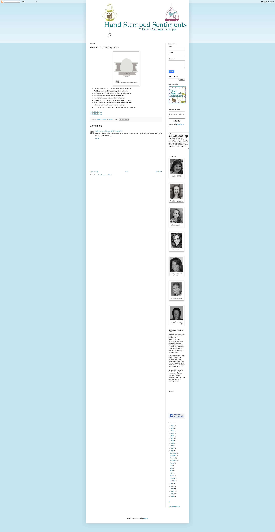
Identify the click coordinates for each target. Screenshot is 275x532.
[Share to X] (124, 119)
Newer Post (94, 172)
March (172, 475)
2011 (172, 494)
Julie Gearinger (100, 131)
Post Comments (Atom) (105, 175)
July (171, 465)
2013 (172, 489)
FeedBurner (180, 124)
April (171, 473)
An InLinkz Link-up (96, 112)
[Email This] (120, 119)
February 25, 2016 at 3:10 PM (114, 131)
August (172, 463)
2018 (172, 446)
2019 (172, 443)
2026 (172, 425)
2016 (172, 451)
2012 (172, 491)
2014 (172, 486)
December (173, 453)
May (171, 470)
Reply (97, 138)
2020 (172, 441)
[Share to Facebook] (126, 119)
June (171, 468)
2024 (172, 430)
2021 (172, 438)
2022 (172, 436)
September (173, 460)
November (173, 455)
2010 (172, 496)
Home (126, 172)
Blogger (145, 518)
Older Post (159, 172)
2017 (172, 448)
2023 (172, 433)
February (173, 478)
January (172, 480)
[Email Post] (116, 119)
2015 (172, 484)
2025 (172, 428)
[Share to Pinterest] (128, 119)
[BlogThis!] (122, 119)
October (172, 458)
